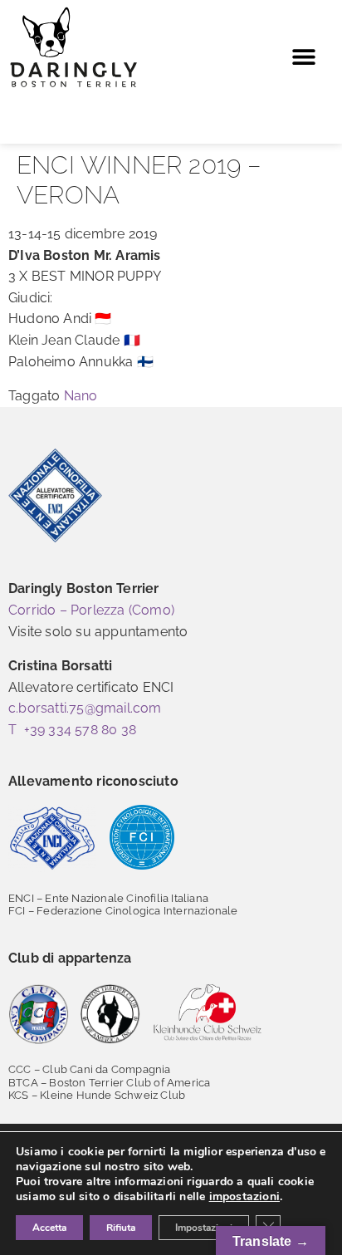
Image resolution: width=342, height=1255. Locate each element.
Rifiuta (120, 1227)
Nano (81, 396)
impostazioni (244, 1196)
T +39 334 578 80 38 (72, 730)
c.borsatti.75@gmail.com (85, 708)
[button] (303, 57)
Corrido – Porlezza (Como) (91, 610)
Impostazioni (203, 1227)
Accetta (49, 1227)
